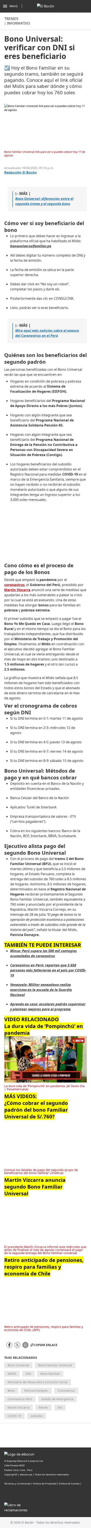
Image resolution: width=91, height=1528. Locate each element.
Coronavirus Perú (20, 1399)
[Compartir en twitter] (17, 1345)
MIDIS (12, 1374)
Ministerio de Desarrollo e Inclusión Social (38, 1382)
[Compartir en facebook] (9, 1345)
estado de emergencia (57, 1399)
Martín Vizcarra (18, 1407)
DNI (28, 1374)
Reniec (43, 1407)
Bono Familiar (50, 1374)
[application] (45, 1059)
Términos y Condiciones (17, 1483)
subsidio (36, 1416)
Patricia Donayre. (36, 1391)
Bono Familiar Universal (55, 1365)
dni (60, 1407)
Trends (11, 18)
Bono (11, 1391)
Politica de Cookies (69, 1483)
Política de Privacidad (45, 1483)
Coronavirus (66, 1391)
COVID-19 (14, 1416)
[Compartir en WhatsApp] (25, 1345)
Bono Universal (18, 1365)
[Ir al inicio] (45, 6)
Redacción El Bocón (20, 172)
